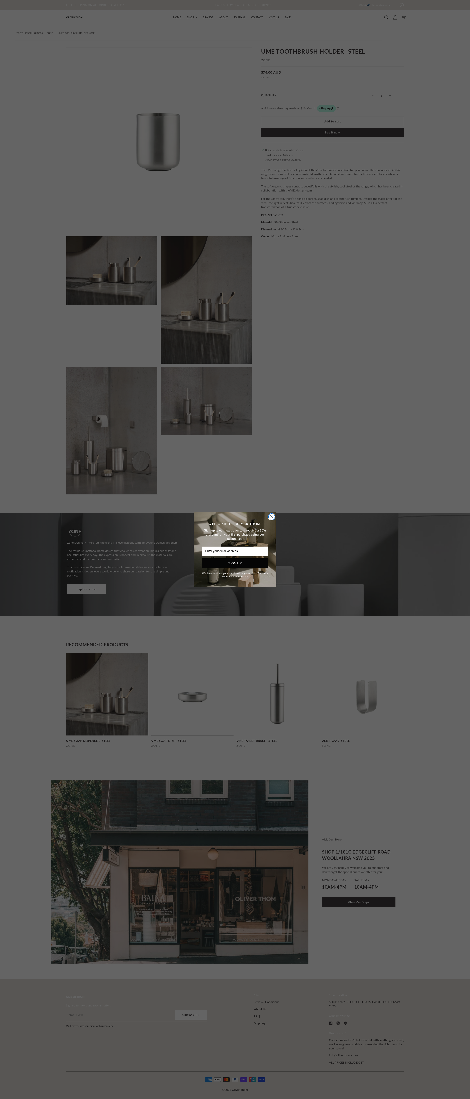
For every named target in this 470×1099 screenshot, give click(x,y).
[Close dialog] (271, 517)
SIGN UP (235, 563)
